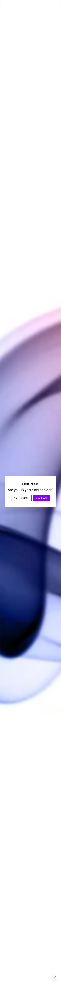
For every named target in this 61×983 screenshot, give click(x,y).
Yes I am (41, 498)
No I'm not (21, 498)
